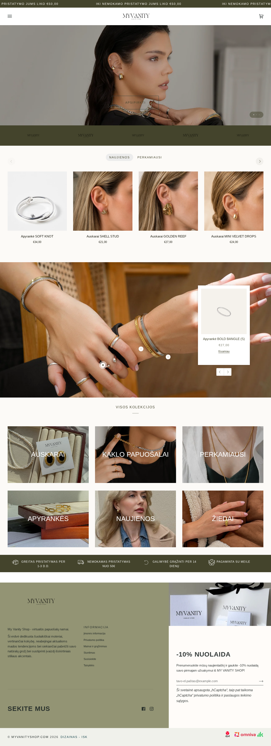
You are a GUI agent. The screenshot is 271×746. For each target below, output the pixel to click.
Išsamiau (224, 351)
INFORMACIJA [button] (96, 627)
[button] (42, 626)
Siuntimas (89, 652)
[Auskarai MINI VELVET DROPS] (234, 201)
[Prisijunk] (257, 681)
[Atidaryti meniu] (14, 16)
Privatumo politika (94, 640)
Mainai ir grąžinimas (95, 646)
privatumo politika (207, 695)
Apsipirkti (135, 102)
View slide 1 (253, 114)
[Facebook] (143, 709)
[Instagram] (151, 709)
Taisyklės (89, 665)
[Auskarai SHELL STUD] (103, 201)
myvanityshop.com (30, 737)
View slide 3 (259, 114)
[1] (140, 348)
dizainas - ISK (74, 737)
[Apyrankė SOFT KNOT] (37, 201)
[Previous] (220, 372)
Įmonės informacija (94, 633)
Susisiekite (90, 659)
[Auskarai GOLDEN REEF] (168, 201)
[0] (103, 365)
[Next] (259, 161)
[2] (168, 357)
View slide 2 (256, 114)
